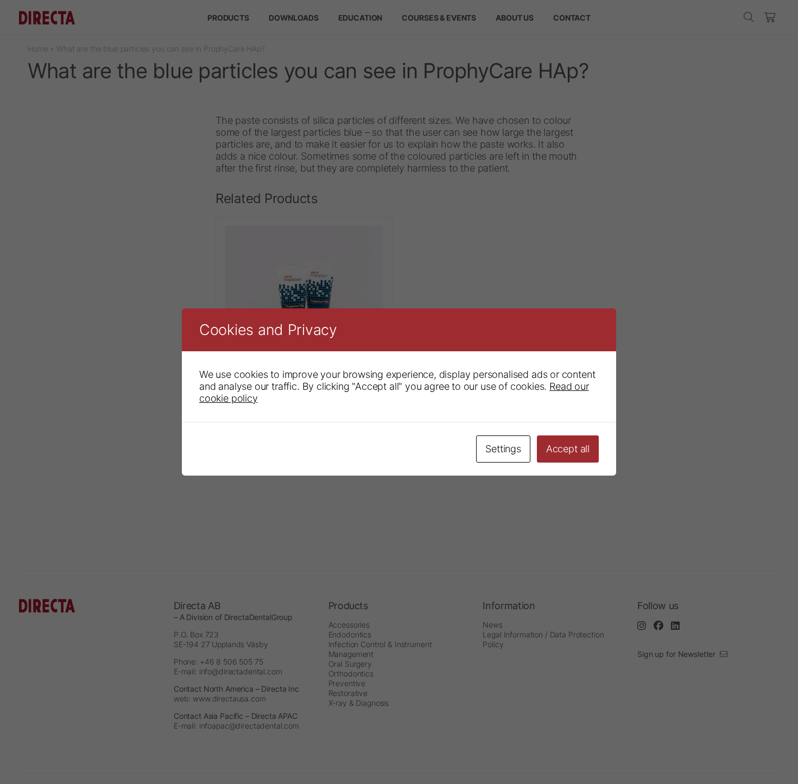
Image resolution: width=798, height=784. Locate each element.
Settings (503, 448)
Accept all (568, 448)
